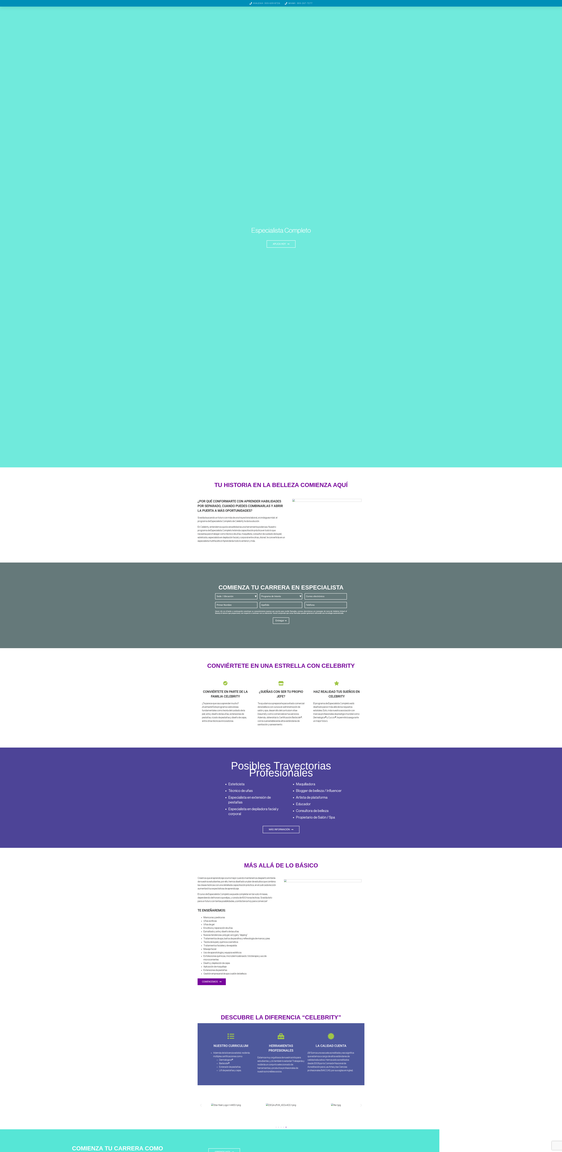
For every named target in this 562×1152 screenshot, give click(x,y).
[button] (201, 1105)
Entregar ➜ (281, 620)
